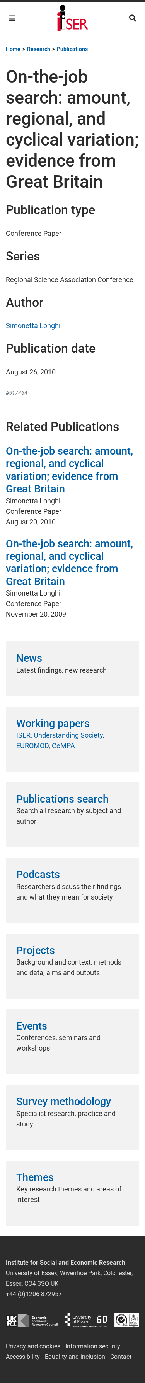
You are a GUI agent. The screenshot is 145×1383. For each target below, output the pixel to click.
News (29, 658)
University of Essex (86, 1320)
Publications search (62, 799)
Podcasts (38, 874)
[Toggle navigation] (12, 18)
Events (31, 1026)
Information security (92, 1346)
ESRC (32, 1320)
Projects (35, 950)
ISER (23, 735)
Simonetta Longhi (33, 326)
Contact (120, 1356)
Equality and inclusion (75, 1356)
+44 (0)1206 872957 (34, 1294)
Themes (35, 1177)
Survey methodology (63, 1101)
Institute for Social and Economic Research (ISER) (72, 19)
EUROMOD (32, 746)
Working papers (53, 723)
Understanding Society (68, 735)
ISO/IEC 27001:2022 (126, 1320)
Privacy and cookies (33, 1346)
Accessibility (23, 1356)
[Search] (132, 18)
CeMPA (63, 746)
